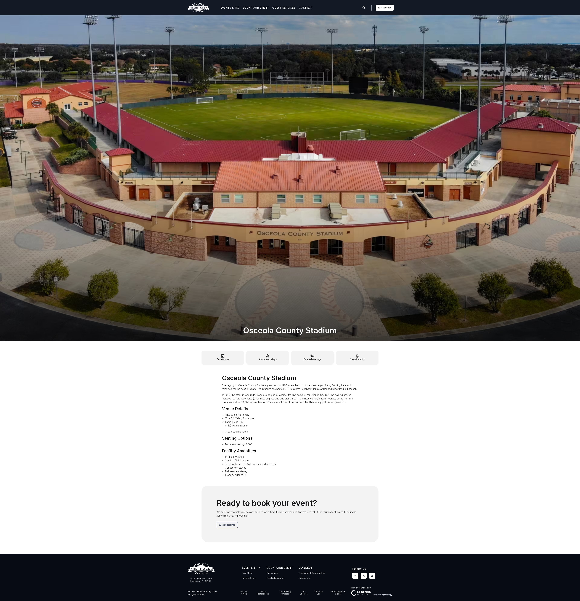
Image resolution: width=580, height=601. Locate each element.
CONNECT (306, 7)
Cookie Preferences (263, 592)
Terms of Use (318, 592)
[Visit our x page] (372, 576)
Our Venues (272, 573)
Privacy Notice (243, 592)
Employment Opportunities (312, 573)
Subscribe (386, 7)
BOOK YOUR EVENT (256, 7)
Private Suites (249, 578)
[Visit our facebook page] (355, 576)
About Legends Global (338, 592)
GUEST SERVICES (283, 7)
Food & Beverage (275, 578)
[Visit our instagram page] (364, 576)
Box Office (247, 573)
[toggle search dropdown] (363, 7)
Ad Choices (304, 592)
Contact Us (304, 578)
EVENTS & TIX (229, 7)
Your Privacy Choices (285, 592)
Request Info (228, 524)
